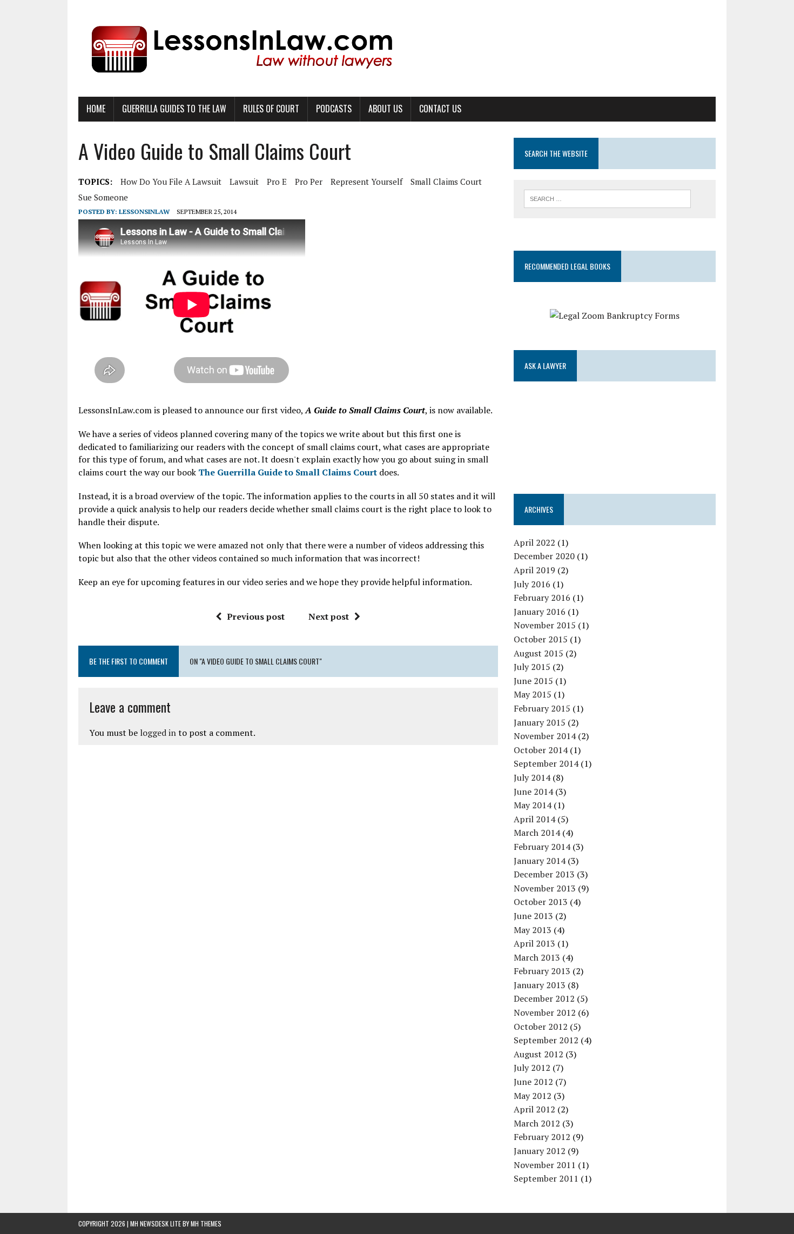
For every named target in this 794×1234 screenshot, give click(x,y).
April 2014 (534, 819)
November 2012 (545, 1012)
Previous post (256, 616)
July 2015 (532, 667)
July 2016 (532, 584)
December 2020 (544, 556)
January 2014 (540, 861)
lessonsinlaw (144, 211)
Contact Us (440, 108)
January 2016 (540, 612)
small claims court (446, 181)
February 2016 (542, 597)
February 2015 (542, 708)
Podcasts (334, 108)
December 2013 (544, 874)
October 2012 (541, 1026)
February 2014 (542, 847)
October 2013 (541, 902)
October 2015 (541, 639)
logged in (158, 733)
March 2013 (537, 957)
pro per (308, 181)
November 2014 (545, 736)
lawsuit (244, 181)
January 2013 (540, 985)
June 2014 (533, 791)
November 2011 (545, 1165)
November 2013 (545, 888)
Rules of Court (271, 108)
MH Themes (206, 1223)
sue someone (103, 197)
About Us (385, 108)
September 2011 (546, 1178)
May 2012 (532, 1096)
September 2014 (546, 763)
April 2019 (534, 570)
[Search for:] (607, 198)
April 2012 (534, 1109)
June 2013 (533, 916)
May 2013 (532, 930)
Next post (328, 616)
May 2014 (532, 805)
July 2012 (532, 1068)
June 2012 (533, 1082)
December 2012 (544, 998)
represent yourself (366, 181)
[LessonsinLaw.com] (397, 48)
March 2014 (537, 833)
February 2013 (542, 971)
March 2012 (537, 1123)
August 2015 (538, 653)
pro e (277, 181)
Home (95, 108)
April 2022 (534, 542)
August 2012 (538, 1054)
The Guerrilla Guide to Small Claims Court (287, 472)
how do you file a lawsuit (170, 181)
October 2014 (541, 750)
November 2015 (545, 625)
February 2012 (542, 1137)
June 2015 (533, 681)
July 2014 (532, 777)
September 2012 (546, 1040)
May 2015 (532, 694)
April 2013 (534, 943)
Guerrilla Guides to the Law (174, 108)
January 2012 (540, 1151)
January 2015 (540, 722)
